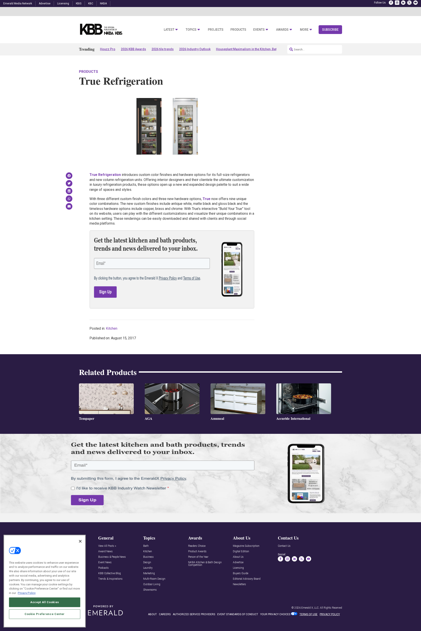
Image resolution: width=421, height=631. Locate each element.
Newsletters (239, 584)
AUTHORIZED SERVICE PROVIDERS (194, 614)
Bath (146, 546)
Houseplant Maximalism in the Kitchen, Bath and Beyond (256, 49)
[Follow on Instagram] (397, 2)
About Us (238, 557)
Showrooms (150, 589)
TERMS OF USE (309, 614)
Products (238, 29)
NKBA (103, 3)
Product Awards (197, 551)
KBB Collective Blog (109, 573)
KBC (90, 3)
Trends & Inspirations (110, 578)
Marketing (149, 573)
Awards (282, 29)
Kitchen (111, 328)
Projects (215, 29)
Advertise (44, 3)
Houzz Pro (107, 49)
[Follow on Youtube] (415, 2)
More (304, 29)
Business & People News (112, 557)
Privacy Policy (27, 592)
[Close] (80, 541)
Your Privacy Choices (275, 614)
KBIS (78, 3)
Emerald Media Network (17, 3)
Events (259, 29)
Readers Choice (196, 546)
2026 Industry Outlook (194, 49)
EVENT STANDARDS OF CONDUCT (237, 614)
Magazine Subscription (246, 546)
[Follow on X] (409, 2)
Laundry (148, 568)
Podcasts (103, 568)
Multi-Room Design (154, 578)
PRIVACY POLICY (330, 614)
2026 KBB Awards (133, 49)
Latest (169, 29)
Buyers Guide (240, 573)
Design (147, 562)
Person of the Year (198, 557)
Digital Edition (241, 551)
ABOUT (152, 614)
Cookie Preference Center (45, 613)
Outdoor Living (151, 584)
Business (148, 557)
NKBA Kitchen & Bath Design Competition (205, 564)
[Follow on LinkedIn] (403, 2)
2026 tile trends (163, 49)
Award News (105, 551)
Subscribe (330, 29)
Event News (105, 562)
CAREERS (165, 614)
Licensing (63, 3)
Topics (191, 29)
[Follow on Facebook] (391, 2)
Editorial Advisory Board (246, 578)
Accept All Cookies (44, 602)
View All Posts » (107, 546)
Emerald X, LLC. (310, 607)
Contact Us (284, 546)
